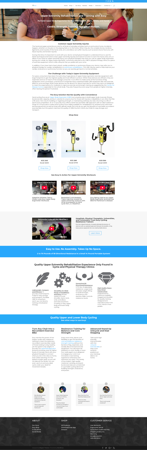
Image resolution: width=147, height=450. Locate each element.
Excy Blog (35, 427)
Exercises (98, 5)
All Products (65, 425)
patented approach (48, 348)
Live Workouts (95, 425)
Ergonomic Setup (96, 427)
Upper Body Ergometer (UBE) (60, 97)
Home (66, 5)
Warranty (93, 434)
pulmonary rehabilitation (73, 67)
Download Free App (68, 427)
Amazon (64, 429)
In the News (36, 429)
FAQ (107, 429)
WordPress (60, 448)
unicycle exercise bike (95, 346)
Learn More (95, 233)
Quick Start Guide (96, 429)
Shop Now (74, 33)
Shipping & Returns (97, 432)
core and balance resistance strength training (71, 342)
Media (90, 5)
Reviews (84, 5)
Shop (70, 5)
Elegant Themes (44, 448)
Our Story (78, 5)
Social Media (36, 432)
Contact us (107, 5)
